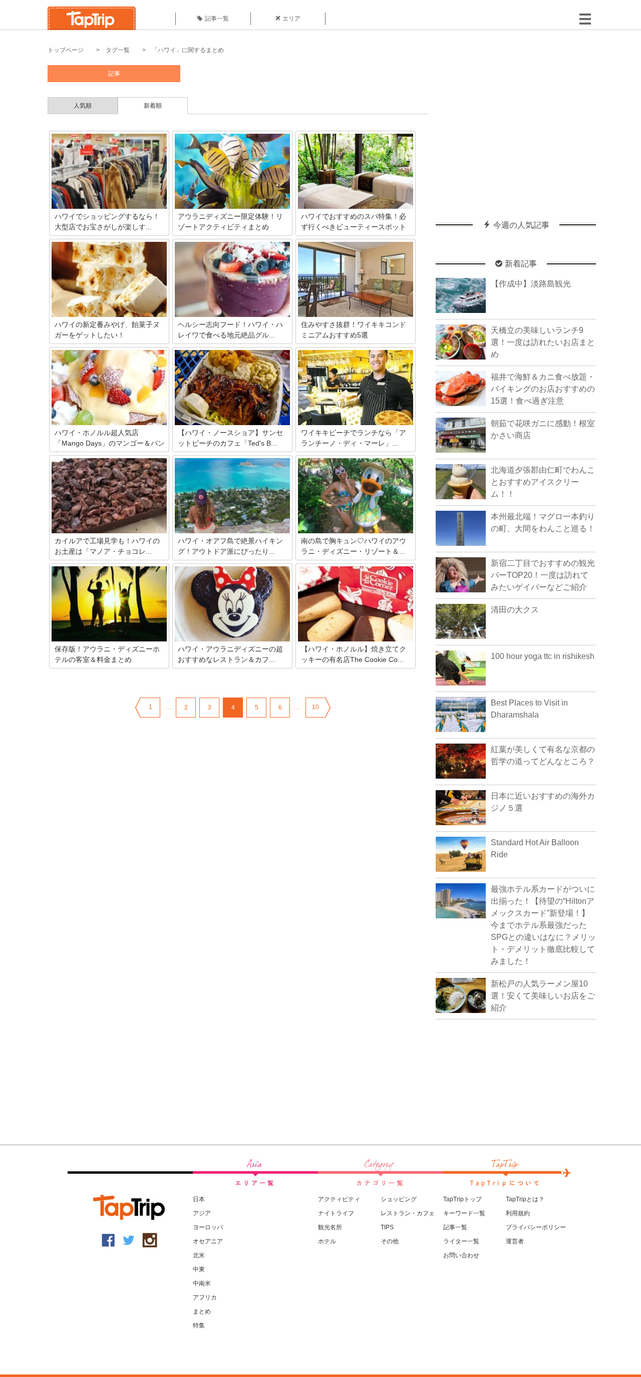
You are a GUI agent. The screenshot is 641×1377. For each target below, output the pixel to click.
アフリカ (205, 1297)
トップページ (66, 50)
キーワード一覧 (464, 1213)
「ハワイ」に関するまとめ (188, 50)
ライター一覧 (461, 1241)
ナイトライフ (336, 1213)
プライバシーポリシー (536, 1227)
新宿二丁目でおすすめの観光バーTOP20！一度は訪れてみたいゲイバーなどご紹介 (543, 575)
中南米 (202, 1283)
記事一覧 (217, 18)
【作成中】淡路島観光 (531, 283)
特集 (199, 1325)
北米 (199, 1255)
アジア (202, 1213)
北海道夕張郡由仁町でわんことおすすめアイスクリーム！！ (543, 482)
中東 (199, 1269)
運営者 (515, 1241)
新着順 (153, 105)
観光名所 (330, 1227)
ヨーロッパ (208, 1227)
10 (315, 707)
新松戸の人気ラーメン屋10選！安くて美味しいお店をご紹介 (543, 995)
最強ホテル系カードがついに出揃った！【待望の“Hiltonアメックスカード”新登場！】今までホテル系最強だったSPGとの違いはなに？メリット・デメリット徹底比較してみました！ (543, 925)
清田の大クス (515, 609)
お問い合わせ (461, 1255)
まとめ (202, 1311)
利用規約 (518, 1213)
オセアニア (208, 1241)
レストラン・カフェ (408, 1213)
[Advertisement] (516, 127)
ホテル (327, 1241)
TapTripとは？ (525, 1199)
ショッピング (399, 1199)
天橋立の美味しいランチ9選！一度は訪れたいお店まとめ (543, 342)
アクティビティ (339, 1199)
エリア (291, 18)
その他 (390, 1241)
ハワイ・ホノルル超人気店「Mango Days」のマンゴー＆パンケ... (110, 443)
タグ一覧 (118, 50)
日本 (199, 1199)
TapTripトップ (462, 1199)
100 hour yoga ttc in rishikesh (542, 656)
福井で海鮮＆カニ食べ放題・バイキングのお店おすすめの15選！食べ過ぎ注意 (543, 389)
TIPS (387, 1227)
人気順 (83, 105)
